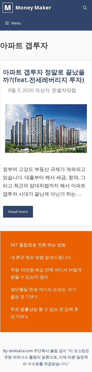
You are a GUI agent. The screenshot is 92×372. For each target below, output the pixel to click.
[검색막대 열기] (85, 7)
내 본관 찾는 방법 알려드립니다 (40, 257)
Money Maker (33, 7)
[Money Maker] (9, 7)
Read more (18, 211)
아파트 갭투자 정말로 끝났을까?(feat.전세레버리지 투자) (44, 76)
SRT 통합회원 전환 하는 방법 (38, 245)
